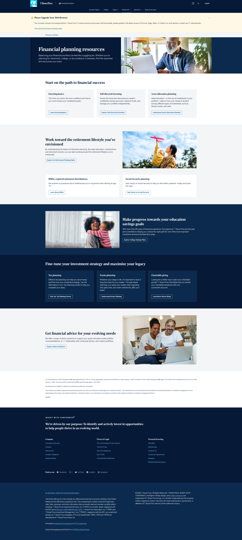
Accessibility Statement (106, 458)
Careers (48, 447)
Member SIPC (77, 510)
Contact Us (152, 451)
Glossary (151, 458)
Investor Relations (52, 455)
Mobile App (152, 447)
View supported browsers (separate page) (48, 28)
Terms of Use (102, 447)
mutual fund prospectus (63, 524)
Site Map (151, 443)
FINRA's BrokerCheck (81, 530)
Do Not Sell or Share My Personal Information (62, 493)
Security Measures (104, 451)
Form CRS (100, 455)
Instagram (104, 472)
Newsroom (49, 451)
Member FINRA (62, 510)
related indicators (176, 496)
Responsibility (50, 458)
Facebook (63, 472)
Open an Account (150, 10)
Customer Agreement (156, 455)
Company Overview (52, 443)
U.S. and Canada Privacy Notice (108, 443)
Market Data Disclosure (157, 462)
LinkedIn (92, 472)
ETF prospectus (80, 524)
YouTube (80, 472)
